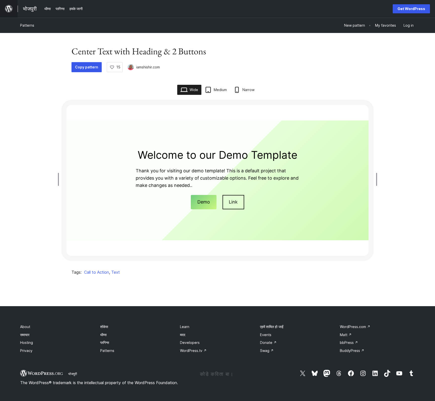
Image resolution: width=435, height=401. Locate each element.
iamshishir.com (148, 67)
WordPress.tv (193, 350)
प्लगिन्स (104, 342)
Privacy (26, 350)
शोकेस (104, 327)
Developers (190, 342)
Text (115, 272)
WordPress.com (355, 327)
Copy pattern (86, 67)
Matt (346, 335)
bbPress (349, 342)
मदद (182, 335)
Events (265, 335)
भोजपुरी (72, 374)
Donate (268, 342)
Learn (184, 327)
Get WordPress (411, 9)
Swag (267, 350)
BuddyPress (352, 350)
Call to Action (96, 272)
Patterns (27, 25)
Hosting (26, 342)
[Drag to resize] (59, 179)
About (25, 327)
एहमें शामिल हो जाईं (271, 327)
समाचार (24, 335)
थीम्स (103, 335)
